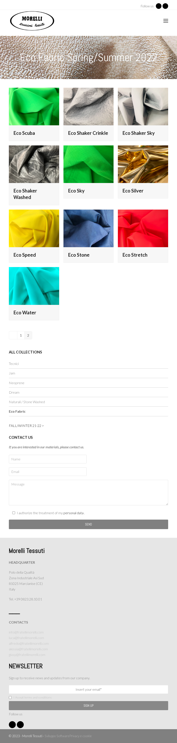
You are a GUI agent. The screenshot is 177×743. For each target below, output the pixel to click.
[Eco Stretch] (143, 228)
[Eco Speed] (34, 228)
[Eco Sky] (88, 164)
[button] (165, 21)
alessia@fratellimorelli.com (28, 649)
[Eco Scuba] (34, 106)
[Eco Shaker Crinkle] (88, 106)
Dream (14, 392)
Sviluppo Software (57, 736)
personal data (73, 513)
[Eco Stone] (88, 228)
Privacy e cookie (80, 736)
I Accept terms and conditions (32, 697)
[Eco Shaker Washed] (34, 164)
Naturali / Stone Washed (27, 402)
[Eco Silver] (143, 164)
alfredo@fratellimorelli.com (29, 643)
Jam (12, 373)
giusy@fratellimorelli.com (27, 654)
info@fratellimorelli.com (26, 632)
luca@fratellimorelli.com (26, 638)
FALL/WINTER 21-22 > (26, 425)
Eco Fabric (17, 411)
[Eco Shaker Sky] (143, 106)
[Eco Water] (34, 285)
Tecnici (14, 363)
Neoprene (16, 383)
